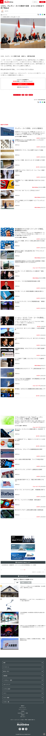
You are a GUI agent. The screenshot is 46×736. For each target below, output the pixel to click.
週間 (23, 582)
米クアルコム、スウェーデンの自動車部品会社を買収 (28, 449)
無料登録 (42, 2)
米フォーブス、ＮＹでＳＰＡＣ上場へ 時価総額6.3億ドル (30, 489)
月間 (29, 582)
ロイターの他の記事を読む (39, 99)
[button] (1, 569)
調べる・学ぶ (6, 671)
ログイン (35, 2)
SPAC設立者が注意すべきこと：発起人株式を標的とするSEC (29, 480)
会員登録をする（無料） (23, 84)
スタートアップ (6, 684)
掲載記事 (22, 714)
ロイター (7, 11)
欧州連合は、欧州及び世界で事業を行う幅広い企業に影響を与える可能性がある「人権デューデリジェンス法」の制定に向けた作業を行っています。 (30, 422)
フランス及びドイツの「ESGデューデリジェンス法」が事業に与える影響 (29, 418)
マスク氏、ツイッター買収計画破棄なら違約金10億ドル (29, 291)
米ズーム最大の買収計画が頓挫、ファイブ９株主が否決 (29, 459)
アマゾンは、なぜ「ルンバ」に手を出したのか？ (27, 190)
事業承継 (5, 675)
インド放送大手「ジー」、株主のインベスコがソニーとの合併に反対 (30, 439)
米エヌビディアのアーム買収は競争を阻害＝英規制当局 (29, 510)
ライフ (4, 693)
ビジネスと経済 (18, 136)
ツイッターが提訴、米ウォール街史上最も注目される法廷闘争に (30, 241)
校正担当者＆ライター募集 (23, 713)
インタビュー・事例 (7, 680)
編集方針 (22, 705)
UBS (23, 94)
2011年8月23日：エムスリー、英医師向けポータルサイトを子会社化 (16, 565)
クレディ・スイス (17, 94)
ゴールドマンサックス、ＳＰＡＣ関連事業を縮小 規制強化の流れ (29, 302)
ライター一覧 (6, 701)
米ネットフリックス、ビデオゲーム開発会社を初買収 (28, 469)
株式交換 (30, 94)
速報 (4, 662)
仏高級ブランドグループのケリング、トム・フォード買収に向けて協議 (29, 170)
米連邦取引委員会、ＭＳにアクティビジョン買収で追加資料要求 (29, 349)
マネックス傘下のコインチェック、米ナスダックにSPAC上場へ (30, 338)
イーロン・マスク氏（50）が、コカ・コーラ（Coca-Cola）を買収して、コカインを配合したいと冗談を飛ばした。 (29, 322)
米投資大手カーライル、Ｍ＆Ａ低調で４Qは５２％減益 (29, 150)
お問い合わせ (22, 716)
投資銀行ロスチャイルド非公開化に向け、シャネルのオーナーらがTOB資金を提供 (29, 140)
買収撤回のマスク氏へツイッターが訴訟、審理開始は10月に (30, 230)
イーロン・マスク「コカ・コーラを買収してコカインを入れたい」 (30, 318)
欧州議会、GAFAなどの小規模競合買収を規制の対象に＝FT (30, 389)
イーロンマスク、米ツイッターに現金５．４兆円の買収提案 (29, 328)
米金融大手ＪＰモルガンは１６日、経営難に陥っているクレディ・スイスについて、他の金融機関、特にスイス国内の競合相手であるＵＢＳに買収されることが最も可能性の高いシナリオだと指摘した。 (30, 133)
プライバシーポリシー (23, 709)
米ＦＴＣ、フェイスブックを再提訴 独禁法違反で (28, 500)
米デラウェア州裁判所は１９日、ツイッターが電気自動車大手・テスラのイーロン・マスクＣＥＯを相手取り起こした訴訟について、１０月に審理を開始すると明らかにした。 (30, 234)
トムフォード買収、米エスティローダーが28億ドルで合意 (30, 160)
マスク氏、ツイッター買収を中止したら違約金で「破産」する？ (30, 271)
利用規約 (22, 711)
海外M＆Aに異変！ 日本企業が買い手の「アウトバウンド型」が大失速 (29, 251)
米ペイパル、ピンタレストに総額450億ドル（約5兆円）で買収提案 (30, 429)
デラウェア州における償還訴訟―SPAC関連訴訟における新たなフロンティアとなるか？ (30, 379)
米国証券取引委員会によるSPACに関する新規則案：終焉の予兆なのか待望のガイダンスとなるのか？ (30, 261)
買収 (26, 94)
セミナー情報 (6, 697)
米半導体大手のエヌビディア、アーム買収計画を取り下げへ (30, 368)
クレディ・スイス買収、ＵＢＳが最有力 (29, 128)
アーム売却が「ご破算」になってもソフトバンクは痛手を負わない (29, 359)
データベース (6, 667)
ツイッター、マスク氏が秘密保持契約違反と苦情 (27, 281)
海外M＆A (25, 136)
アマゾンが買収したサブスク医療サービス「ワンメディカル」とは (29, 201)
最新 (17, 582)
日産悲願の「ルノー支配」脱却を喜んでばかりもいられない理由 (29, 180)
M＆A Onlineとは (23, 707)
